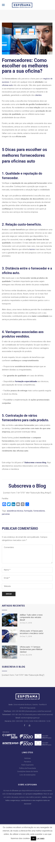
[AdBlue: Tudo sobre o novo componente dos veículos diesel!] (9, 620)
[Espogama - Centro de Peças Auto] (20, 4)
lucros (32, 249)
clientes (38, 95)
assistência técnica (15, 511)
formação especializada (26, 381)
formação (28, 511)
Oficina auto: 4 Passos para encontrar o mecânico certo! (31, 632)
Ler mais (40, 838)
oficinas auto (7, 85)
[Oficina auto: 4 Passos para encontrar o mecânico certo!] (9, 636)
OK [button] (33, 838)
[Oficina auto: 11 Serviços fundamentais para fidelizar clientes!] (9, 652)
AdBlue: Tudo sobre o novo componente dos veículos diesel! (31, 617)
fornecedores (39, 511)
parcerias (6, 514)
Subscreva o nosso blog (35, 462)
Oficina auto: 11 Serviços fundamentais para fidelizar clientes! (31, 649)
